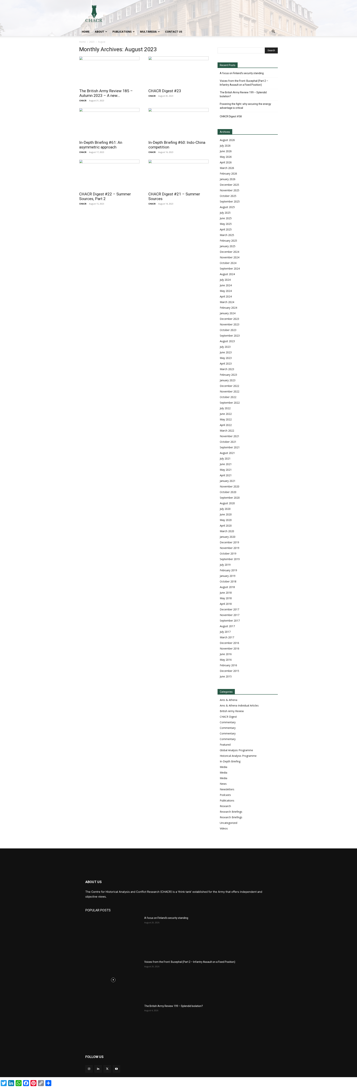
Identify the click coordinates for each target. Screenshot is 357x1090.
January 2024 (227, 313)
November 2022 (229, 391)
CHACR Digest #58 (231, 116)
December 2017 (229, 609)
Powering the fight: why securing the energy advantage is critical (245, 105)
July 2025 (225, 212)
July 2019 (225, 564)
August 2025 (227, 207)
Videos (224, 828)
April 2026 (226, 162)
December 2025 (229, 184)
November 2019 (229, 548)
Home (86, 31)
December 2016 (229, 643)
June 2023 (226, 352)
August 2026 (227, 140)
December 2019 (229, 542)
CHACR (82, 100)
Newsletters (227, 789)
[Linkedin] (98, 1068)
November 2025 (229, 190)
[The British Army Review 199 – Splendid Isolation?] (113, 1023)
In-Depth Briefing (230, 761)
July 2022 (225, 408)
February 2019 (228, 570)
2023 (91, 41)
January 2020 (227, 536)
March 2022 (227, 430)
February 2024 (228, 307)
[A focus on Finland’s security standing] (113, 935)
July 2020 (225, 509)
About (99, 31)
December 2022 (229, 386)
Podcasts (225, 795)
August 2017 (227, 626)
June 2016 (226, 654)
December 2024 (229, 252)
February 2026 (228, 173)
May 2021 (226, 469)
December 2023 (229, 319)
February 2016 (228, 665)
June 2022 (226, 414)
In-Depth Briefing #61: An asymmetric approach (100, 144)
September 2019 (230, 559)
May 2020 (226, 520)
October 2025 (228, 196)
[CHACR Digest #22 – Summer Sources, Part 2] (109, 174)
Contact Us (173, 31)
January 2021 (227, 481)
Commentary (228, 722)
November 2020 (229, 486)
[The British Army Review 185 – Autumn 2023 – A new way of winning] (109, 71)
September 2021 (230, 447)
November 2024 (229, 257)
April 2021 (226, 475)
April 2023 (226, 363)
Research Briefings (231, 811)
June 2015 (226, 676)
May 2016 (226, 659)
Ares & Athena (228, 700)
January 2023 (227, 380)
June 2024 (226, 285)
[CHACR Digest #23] (178, 71)
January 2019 (227, 576)
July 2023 (225, 346)
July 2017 (225, 631)
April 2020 (226, 525)
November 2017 (229, 615)
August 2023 (227, 341)
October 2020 (228, 492)
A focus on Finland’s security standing (242, 73)
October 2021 (228, 441)
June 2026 (226, 151)
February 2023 (228, 374)
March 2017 (227, 637)
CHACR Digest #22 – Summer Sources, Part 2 (105, 196)
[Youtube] (116, 1068)
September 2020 (230, 497)
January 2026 (227, 179)
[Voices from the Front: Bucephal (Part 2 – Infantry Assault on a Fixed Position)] (113, 979)
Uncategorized (228, 823)
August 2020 (227, 503)
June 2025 (226, 218)
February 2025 (228, 240)
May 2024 (226, 291)
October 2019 (228, 553)
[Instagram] (89, 1068)
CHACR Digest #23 (164, 91)
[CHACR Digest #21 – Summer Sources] (178, 174)
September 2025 (230, 201)
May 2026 (226, 157)
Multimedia (148, 31)
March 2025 (227, 235)
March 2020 (227, 531)
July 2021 (225, 458)
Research (225, 806)
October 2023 (228, 330)
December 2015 (229, 671)
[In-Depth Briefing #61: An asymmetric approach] (109, 123)
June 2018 (226, 592)
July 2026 (225, 145)
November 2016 (229, 648)
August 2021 (227, 453)
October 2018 (228, 581)
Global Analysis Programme (236, 750)
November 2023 (229, 324)
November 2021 (229, 436)
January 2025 (227, 246)
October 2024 (228, 263)
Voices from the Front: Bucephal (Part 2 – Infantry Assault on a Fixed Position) (244, 82)
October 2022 (228, 397)
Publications (122, 31)
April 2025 (226, 229)
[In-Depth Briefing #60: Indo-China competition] (178, 123)
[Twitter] (107, 1068)
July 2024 (225, 279)
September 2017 (230, 620)
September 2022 (230, 402)
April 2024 (226, 296)
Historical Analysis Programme (238, 756)
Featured (225, 744)
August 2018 (227, 587)
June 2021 (226, 464)
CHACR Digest (228, 716)
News (223, 783)
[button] (273, 32)
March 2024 (227, 302)
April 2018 (226, 604)
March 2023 (227, 369)
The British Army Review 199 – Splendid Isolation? (243, 94)
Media (223, 767)
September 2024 (230, 268)
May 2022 (226, 419)
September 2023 (230, 335)
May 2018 (226, 598)
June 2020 (226, 514)
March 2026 (227, 168)
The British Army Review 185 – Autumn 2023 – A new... (106, 93)
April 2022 (226, 425)
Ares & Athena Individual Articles (239, 705)
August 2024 (227, 274)
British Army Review (232, 711)
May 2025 (226, 224)
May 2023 (226, 358)
